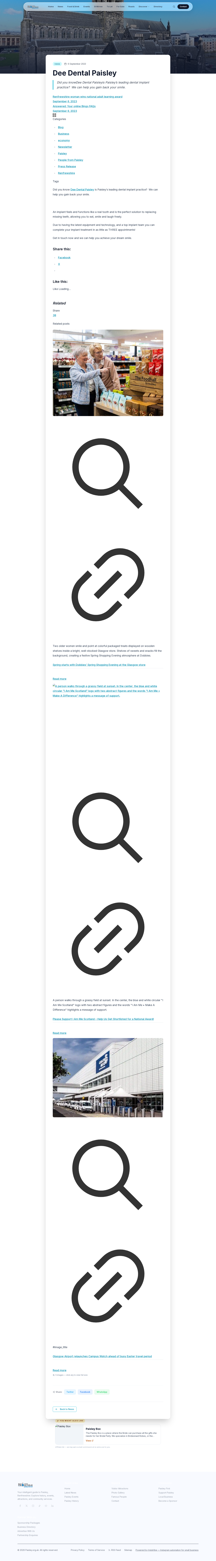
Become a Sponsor (168, 1501)
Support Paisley (166, 1492)
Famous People (119, 1496)
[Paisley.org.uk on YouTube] (46, 1505)
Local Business (166, 1496)
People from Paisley (70, 160)
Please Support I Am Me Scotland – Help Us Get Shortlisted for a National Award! (103, 1019)
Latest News (70, 1492)
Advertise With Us (26, 1531)
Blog (60, 127)
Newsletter (65, 146)
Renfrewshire (66, 173)
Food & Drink (73, 6)
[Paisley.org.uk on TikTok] (39, 1505)
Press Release (67, 166)
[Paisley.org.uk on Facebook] (20, 1505)
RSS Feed (116, 1550)
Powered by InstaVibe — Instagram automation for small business (167, 1550)
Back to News (67, 1409)
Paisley (62, 153)
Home (51, 6)
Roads (131, 6)
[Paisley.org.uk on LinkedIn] (52, 1505)
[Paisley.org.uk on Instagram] (33, 1505)
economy (64, 140)
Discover (143, 6)
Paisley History (72, 1501)
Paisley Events (71, 1496)
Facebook (85, 1392)
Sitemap (128, 1550)
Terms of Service (96, 1550)
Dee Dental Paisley (82, 189)
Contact (183, 6)
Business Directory (26, 1527)
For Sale (120, 6)
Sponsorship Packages (28, 1523)
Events (86, 6)
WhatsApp (102, 1392)
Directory (158, 6)
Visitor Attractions (120, 1488)
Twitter (70, 1392)
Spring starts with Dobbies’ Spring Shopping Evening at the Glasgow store (99, 664)
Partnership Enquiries (27, 1535)
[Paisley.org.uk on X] (26, 1505)
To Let (109, 6)
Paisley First (164, 1488)
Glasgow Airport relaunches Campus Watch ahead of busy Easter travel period (102, 1356)
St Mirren (98, 6)
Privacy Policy (77, 1550)
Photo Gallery (118, 1492)
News (60, 6)
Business (63, 133)
